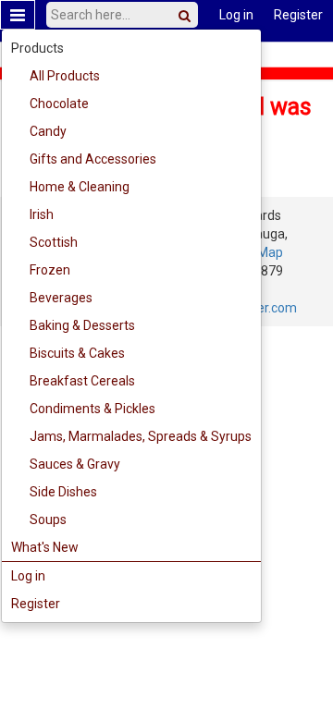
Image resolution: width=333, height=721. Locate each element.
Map (270, 252)
